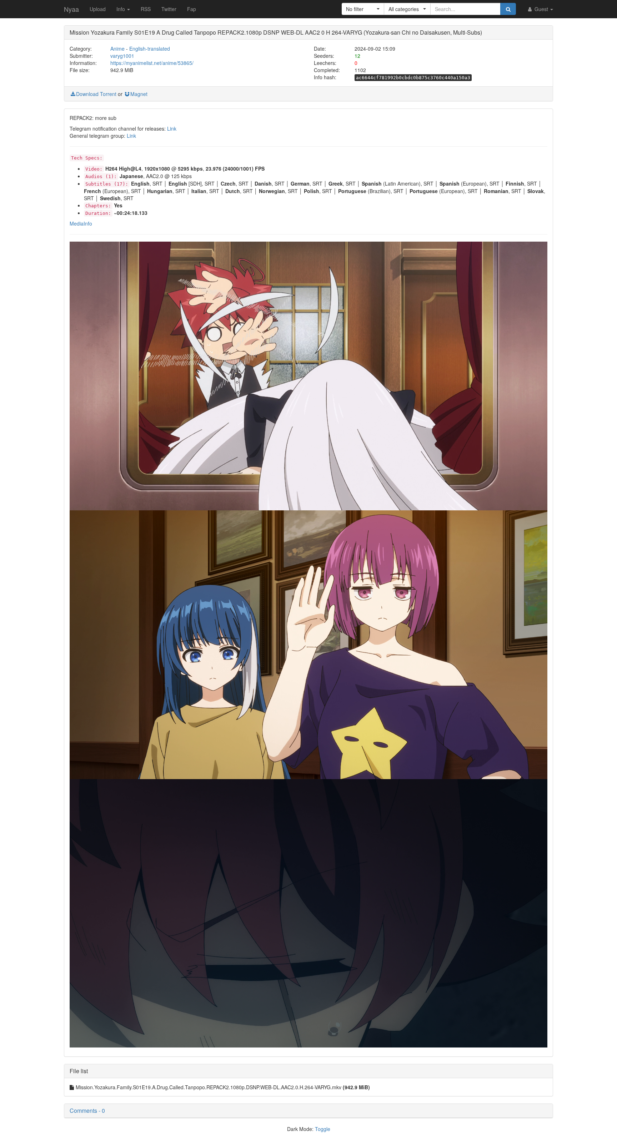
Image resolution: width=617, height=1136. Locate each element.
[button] (363, 9)
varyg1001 (122, 55)
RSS (146, 8)
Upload (98, 8)
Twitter (168, 8)
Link (171, 128)
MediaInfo (81, 223)
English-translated (149, 48)
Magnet (138, 93)
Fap (191, 8)
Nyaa (71, 9)
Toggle (322, 1128)
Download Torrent (96, 93)
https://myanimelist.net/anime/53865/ (152, 62)
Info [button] (121, 8)
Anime (117, 48)
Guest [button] (541, 8)
